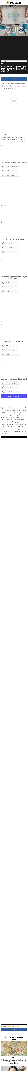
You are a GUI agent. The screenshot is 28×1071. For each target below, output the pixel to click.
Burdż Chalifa (10, 387)
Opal (7, 287)
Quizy (13, 1057)
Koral (7, 291)
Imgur (13, 1026)
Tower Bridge (10, 175)
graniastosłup (10, 350)
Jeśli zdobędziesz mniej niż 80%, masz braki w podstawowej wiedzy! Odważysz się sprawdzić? (14, 1061)
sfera (7, 354)
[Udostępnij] (14, 79)
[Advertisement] (14, 49)
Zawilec (8, 252)
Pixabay (9, 1026)
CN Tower (9, 391)
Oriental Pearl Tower (12, 383)
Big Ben (8, 171)
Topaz (7, 282)
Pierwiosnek (9, 243)
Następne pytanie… (14, 396)
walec (7, 345)
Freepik (17, 1026)
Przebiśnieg (9, 247)
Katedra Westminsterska (12, 166)
